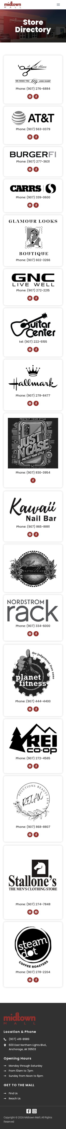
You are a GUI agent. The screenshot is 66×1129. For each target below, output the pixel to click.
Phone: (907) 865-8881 (33, 527)
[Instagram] (34, 1111)
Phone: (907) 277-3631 (33, 161)
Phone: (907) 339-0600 (33, 197)
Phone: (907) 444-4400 (33, 701)
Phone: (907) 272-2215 (33, 290)
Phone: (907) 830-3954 (33, 472)
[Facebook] (36, 912)
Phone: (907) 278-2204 (33, 972)
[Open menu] (58, 4)
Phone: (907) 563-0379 (33, 129)
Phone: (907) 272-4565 (33, 758)
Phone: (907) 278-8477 (33, 395)
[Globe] (29, 96)
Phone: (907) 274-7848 (33, 904)
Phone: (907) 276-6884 (33, 89)
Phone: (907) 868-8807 (33, 827)
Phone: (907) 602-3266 (33, 260)
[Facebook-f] (36, 96)
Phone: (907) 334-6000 (33, 626)
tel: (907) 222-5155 (33, 342)
